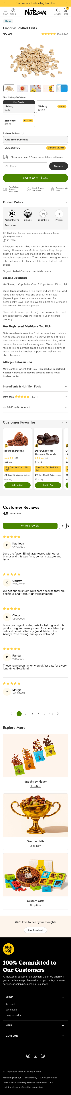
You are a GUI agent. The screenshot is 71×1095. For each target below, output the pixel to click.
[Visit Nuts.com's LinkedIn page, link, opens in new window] (43, 1056)
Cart (66, 11)
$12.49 (8, 462)
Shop (5, 14)
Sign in (13, 14)
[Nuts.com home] (35, 11)
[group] (9, 88)
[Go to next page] (59, 713)
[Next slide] (66, 3)
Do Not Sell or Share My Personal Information (25, 1083)
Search (57, 14)
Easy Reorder (13, 1015)
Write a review (30, 525)
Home (8, 21)
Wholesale (11, 1009)
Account (10, 1004)
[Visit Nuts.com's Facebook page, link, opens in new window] (28, 1056)
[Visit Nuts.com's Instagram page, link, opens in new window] (35, 1056)
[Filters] (63, 526)
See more (10, 225)
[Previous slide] (4, 3)
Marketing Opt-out (12, 1078)
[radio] (19, 106)
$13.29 (38, 462)
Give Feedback (35, 930)
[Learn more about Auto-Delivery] (22, 133)
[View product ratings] (17, 458)
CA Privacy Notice (49, 1078)
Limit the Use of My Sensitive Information (23, 1087)
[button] (49, 34)
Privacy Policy (30, 1078)
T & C (52, 1083)
